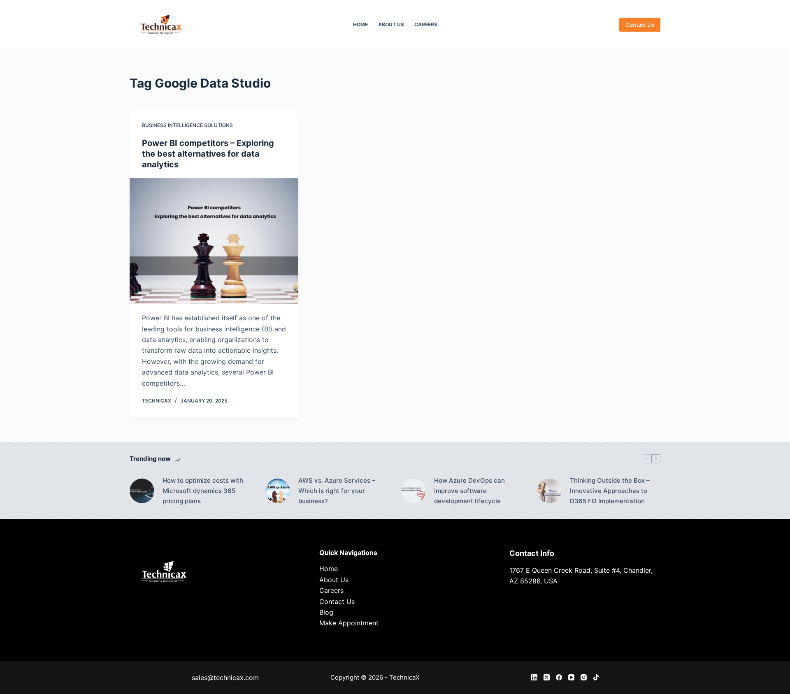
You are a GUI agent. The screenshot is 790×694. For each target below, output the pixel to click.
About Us (391, 24)
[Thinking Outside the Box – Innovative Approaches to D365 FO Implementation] (549, 491)
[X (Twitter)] (547, 677)
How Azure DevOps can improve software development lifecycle (469, 491)
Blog (326, 612)
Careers (425, 24)
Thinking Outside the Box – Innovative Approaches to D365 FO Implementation (610, 491)
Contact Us (639, 24)
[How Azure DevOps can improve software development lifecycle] (413, 491)
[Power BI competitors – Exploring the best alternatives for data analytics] (214, 241)
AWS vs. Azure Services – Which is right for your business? (336, 491)
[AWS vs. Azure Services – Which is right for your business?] (277, 491)
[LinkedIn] (534, 677)
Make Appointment (349, 623)
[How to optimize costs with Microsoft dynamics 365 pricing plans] (142, 491)
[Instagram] (584, 677)
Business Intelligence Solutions (187, 125)
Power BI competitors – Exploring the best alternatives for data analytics (208, 153)
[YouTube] (571, 677)
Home (360, 24)
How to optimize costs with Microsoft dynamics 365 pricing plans (203, 491)
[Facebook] (559, 677)
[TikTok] (596, 677)
